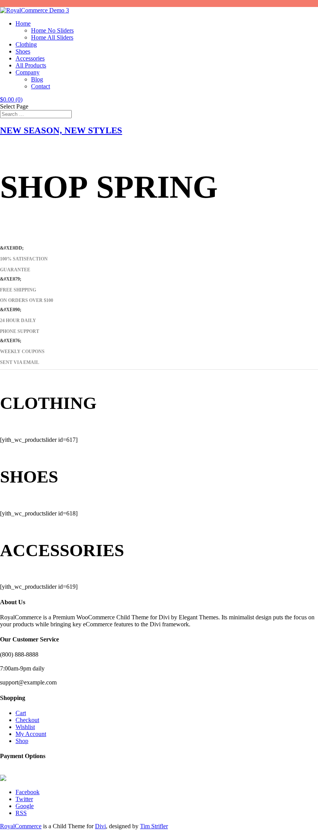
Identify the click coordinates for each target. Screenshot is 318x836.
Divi (100, 826)
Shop (22, 741)
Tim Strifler (154, 826)
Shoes (23, 51)
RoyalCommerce (20, 826)
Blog (37, 79)
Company (28, 72)
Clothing (26, 44)
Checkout (27, 720)
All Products (31, 65)
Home (23, 23)
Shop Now (20, 242)
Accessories (30, 58)
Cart (21, 713)
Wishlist (25, 727)
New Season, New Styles (61, 130)
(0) (11, 99)
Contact (40, 86)
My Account (31, 734)
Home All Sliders (52, 37)
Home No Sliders (52, 30)
